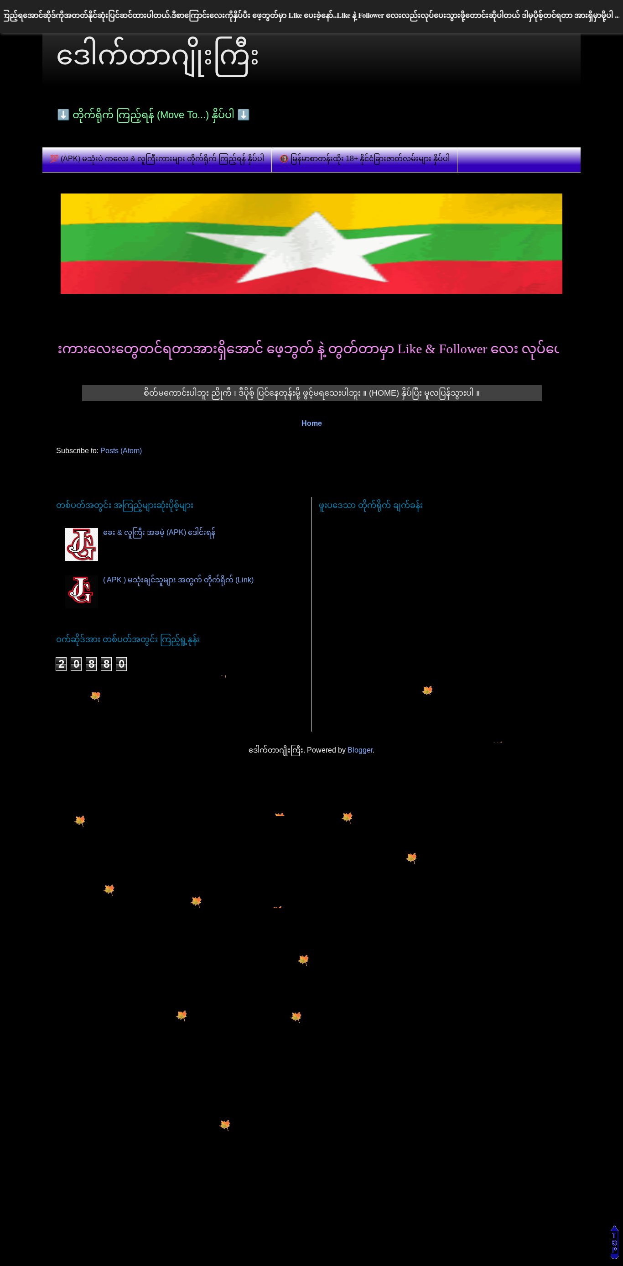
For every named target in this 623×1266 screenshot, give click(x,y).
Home (311, 423)
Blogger (360, 750)
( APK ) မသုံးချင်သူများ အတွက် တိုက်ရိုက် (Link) (178, 580)
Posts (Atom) (121, 451)
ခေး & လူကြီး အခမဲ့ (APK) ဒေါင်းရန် (159, 532)
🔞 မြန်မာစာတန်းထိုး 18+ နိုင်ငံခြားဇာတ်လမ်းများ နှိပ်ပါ (365, 158)
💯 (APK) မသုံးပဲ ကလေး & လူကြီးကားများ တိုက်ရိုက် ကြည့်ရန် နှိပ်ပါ (157, 158)
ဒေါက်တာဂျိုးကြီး (158, 55)
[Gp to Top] (614, 1256)
